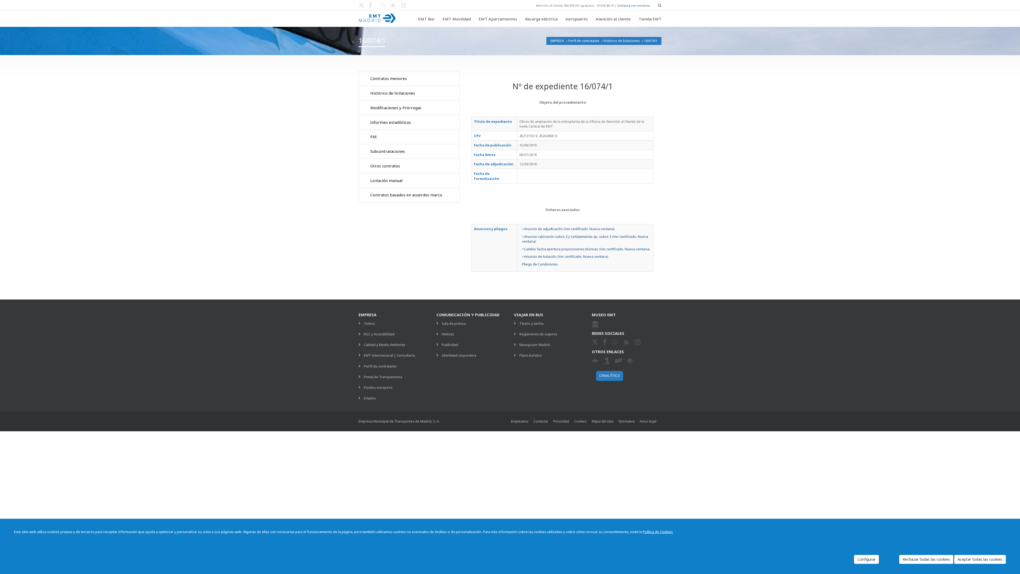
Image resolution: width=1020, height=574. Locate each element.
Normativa (627, 421)
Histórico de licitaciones (622, 41)
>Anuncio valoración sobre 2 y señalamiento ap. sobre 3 (566, 236)
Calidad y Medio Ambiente (384, 344)
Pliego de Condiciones (540, 264)
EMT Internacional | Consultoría (389, 355)
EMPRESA (557, 41)
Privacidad (561, 421)
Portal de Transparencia (383, 376)
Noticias (448, 334)
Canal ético (609, 375)
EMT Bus (426, 19)
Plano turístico (530, 355)
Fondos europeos (378, 387)
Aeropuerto (577, 19)
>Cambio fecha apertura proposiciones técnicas (560, 249)
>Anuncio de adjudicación (542, 228)
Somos (369, 323)
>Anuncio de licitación (539, 256)
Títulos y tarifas (531, 323)
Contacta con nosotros (633, 5)
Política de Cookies (658, 531)
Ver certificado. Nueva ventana (589, 228)
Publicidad (450, 344)
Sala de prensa (454, 323)
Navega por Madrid (534, 344)
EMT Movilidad (457, 19)
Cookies (580, 421)
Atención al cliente (613, 19)
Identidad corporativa (459, 355)
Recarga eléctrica (541, 19)
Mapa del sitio (603, 421)
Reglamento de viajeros (538, 334)
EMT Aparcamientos (498, 19)
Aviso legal (648, 421)
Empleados (519, 421)
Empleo (370, 398)
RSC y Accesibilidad (379, 334)
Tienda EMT (650, 19)
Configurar (866, 559)
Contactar (540, 421)
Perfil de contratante (583, 41)
